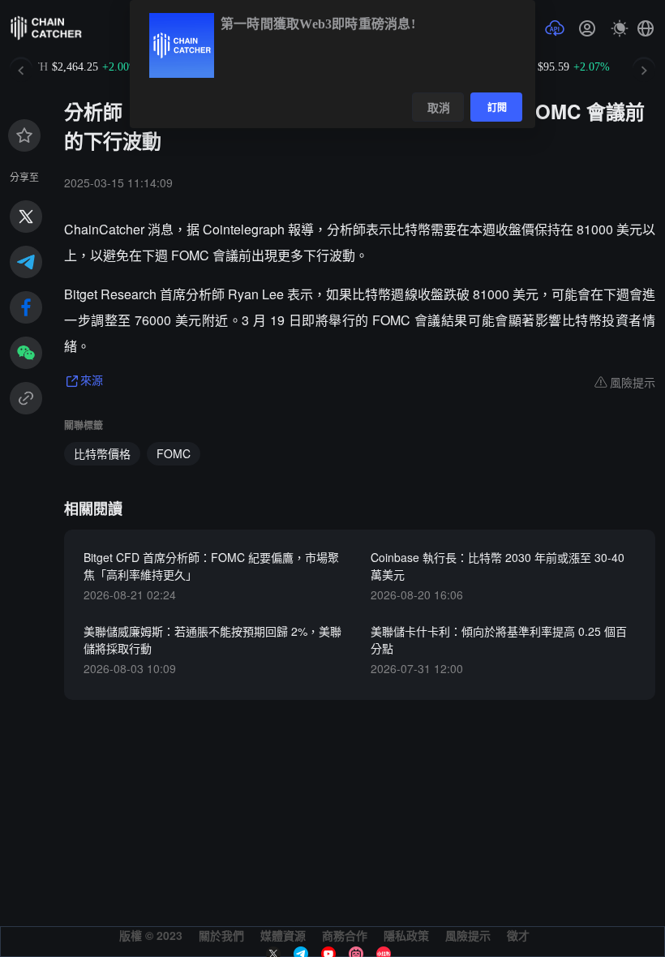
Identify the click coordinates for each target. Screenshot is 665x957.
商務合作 (344, 935)
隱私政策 (406, 935)
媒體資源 (283, 935)
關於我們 (221, 935)
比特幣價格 (102, 453)
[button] (645, 28)
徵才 (518, 935)
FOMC (174, 453)
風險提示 (468, 935)
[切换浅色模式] (619, 28)
